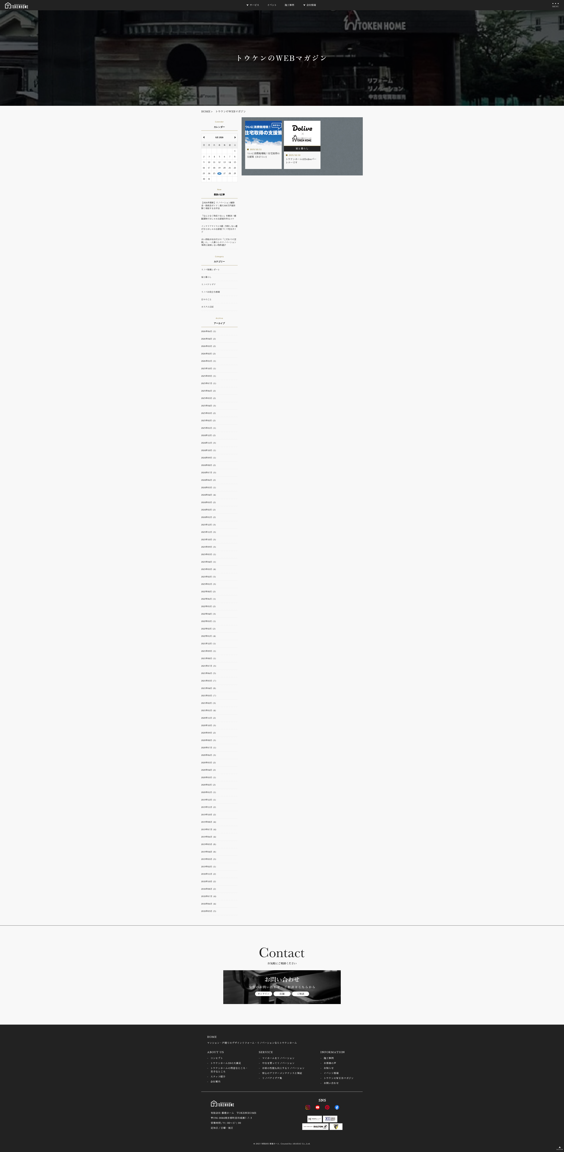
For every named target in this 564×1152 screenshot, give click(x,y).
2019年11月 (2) (208, 807)
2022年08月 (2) (208, 592)
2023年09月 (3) (208, 547)
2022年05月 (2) (208, 606)
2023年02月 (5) (208, 577)
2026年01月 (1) (208, 361)
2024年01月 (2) (208, 517)
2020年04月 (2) (208, 770)
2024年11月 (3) (208, 443)
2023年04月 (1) (208, 562)
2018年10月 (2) (208, 881)
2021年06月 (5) (208, 673)
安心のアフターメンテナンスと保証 (282, 1073)
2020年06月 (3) (208, 755)
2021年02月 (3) (208, 703)
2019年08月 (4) (208, 822)
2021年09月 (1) (208, 651)
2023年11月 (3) (208, 532)
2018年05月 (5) (208, 911)
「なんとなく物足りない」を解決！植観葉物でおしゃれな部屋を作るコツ (218, 217)
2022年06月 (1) (208, 599)
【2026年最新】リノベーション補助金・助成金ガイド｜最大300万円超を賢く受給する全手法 (218, 205)
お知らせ (329, 1068)
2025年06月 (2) (208, 391)
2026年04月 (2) (208, 339)
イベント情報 (331, 1073)
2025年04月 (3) (208, 406)
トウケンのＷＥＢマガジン (339, 1078)
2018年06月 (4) (208, 904)
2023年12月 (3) (208, 525)
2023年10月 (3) (208, 540)
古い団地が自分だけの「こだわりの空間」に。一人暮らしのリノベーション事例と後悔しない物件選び (218, 242)
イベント (272, 5)
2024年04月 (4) (208, 495)
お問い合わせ (331, 1083)
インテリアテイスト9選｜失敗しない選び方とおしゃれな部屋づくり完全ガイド (219, 229)
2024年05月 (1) (208, 488)
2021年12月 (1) (208, 644)
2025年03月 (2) (208, 413)
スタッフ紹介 (217, 1077)
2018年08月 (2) (208, 889)
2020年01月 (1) (208, 792)
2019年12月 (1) (208, 800)
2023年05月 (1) (208, 554)
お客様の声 (330, 1063)
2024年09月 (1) (208, 458)
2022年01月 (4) (208, 636)
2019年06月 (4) (208, 837)
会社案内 (215, 1082)
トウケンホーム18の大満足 (225, 1063)
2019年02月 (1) (208, 867)
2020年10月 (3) (208, 725)
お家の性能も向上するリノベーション (283, 1068)
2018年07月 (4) (208, 896)
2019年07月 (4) (208, 829)
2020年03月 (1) (208, 777)
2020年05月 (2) (208, 763)
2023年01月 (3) (208, 584)
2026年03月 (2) (208, 346)
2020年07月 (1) (208, 748)
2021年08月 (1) (208, 658)
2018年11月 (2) (208, 874)
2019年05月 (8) (208, 844)
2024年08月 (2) (208, 465)
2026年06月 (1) (208, 331)
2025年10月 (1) (208, 368)
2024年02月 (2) (208, 510)
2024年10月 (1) (208, 450)
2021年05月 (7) (208, 681)
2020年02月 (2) (208, 785)
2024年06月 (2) (208, 480)
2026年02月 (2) (208, 354)
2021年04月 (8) (208, 688)
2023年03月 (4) (208, 569)
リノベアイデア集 (272, 1078)
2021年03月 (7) (208, 696)
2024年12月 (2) (208, 435)
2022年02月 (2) (208, 629)
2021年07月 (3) (208, 666)
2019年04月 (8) (208, 852)
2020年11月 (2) (208, 718)
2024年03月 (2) (208, 502)
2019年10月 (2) (208, 815)
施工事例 (289, 5)
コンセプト (216, 1058)
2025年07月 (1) (208, 383)
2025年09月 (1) (208, 376)
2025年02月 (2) (208, 421)
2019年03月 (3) (208, 859)
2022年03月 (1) (208, 621)
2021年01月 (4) (208, 710)
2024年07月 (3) (208, 473)
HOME (212, 1037)
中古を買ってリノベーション (278, 1063)
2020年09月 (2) (208, 733)
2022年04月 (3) (208, 614)
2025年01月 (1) (208, 428)
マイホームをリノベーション (278, 1058)
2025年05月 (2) (208, 398)
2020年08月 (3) (208, 740)
